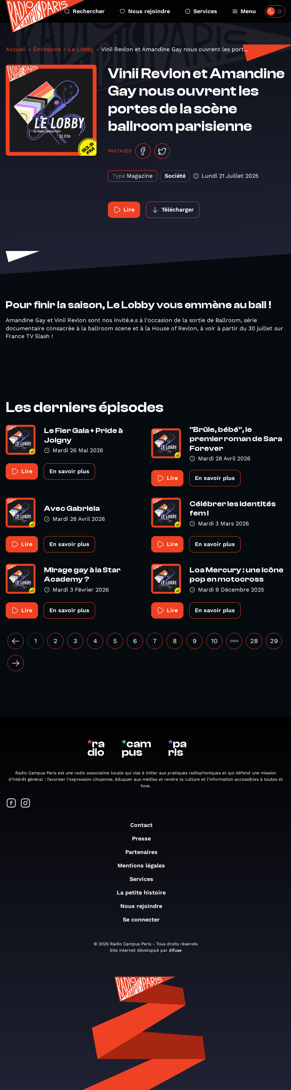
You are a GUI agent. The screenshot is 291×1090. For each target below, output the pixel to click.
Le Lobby (81, 49)
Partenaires (141, 852)
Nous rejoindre (149, 11)
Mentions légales (141, 865)
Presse (141, 838)
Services (205, 11)
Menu (248, 11)
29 (274, 641)
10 (214, 641)
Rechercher (89, 11)
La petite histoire (141, 892)
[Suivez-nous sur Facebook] (11, 803)
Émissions (47, 49)
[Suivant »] (15, 663)
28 (254, 641)
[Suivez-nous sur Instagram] (25, 803)
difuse (175, 950)
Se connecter (141, 919)
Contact (141, 825)
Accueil (16, 49)
